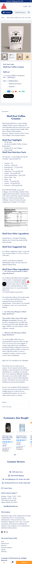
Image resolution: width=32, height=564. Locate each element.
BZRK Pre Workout (21, 438)
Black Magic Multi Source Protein (7, 438)
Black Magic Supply (8, 64)
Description (5, 111)
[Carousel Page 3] (18, 454)
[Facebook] (2, 532)
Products (8, 12)
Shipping (4, 402)
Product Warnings (6, 407)
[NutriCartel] (4, 6)
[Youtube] (7, 532)
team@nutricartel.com (11, 506)
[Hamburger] (4, 562)
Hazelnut (11, 86)
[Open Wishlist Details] (4, 284)
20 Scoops (11, 77)
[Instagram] (4, 532)
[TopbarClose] (31, 1)
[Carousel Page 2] (16, 454)
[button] (16, 75)
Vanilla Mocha (13, 81)
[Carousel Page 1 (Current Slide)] (14, 454)
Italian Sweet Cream (15, 84)
